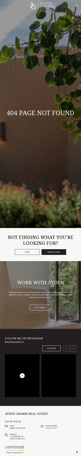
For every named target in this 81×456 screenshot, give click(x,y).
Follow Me (51, 348)
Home (27, 252)
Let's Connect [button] (40, 307)
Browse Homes (54, 252)
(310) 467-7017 (51, 428)
